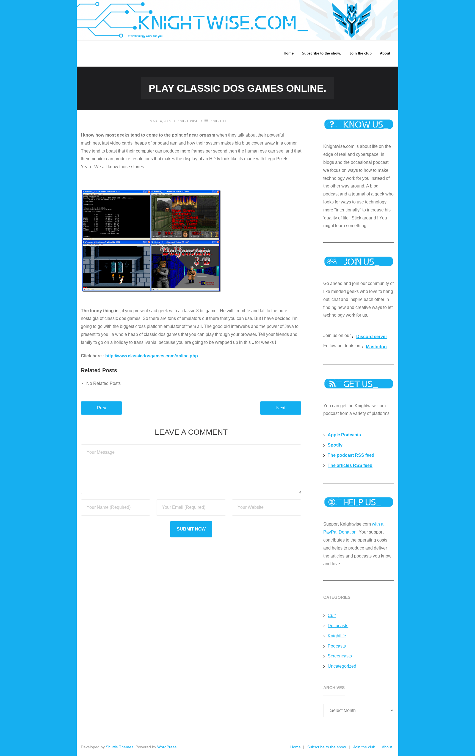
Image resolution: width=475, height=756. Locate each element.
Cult (332, 615)
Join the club (364, 747)
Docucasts (338, 625)
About (387, 747)
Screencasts (340, 656)
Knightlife (220, 121)
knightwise (188, 121)
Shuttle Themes (119, 747)
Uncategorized (342, 666)
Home (295, 747)
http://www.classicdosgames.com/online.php (151, 355)
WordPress (166, 747)
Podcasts (337, 646)
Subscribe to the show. (327, 747)
